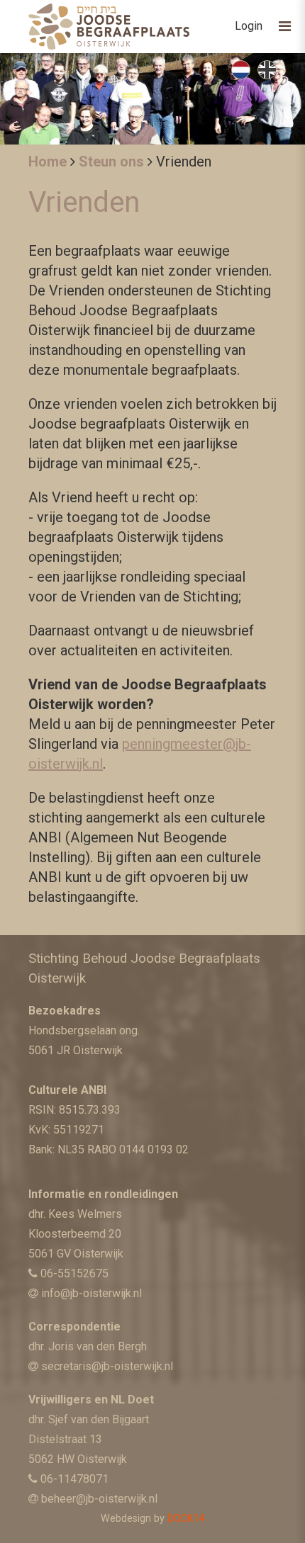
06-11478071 (74, 1479)
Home (47, 161)
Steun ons (111, 161)
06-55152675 (74, 1273)
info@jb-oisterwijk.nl (91, 1293)
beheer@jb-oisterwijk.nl (99, 1498)
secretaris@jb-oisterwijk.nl (107, 1366)
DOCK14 (186, 1519)
